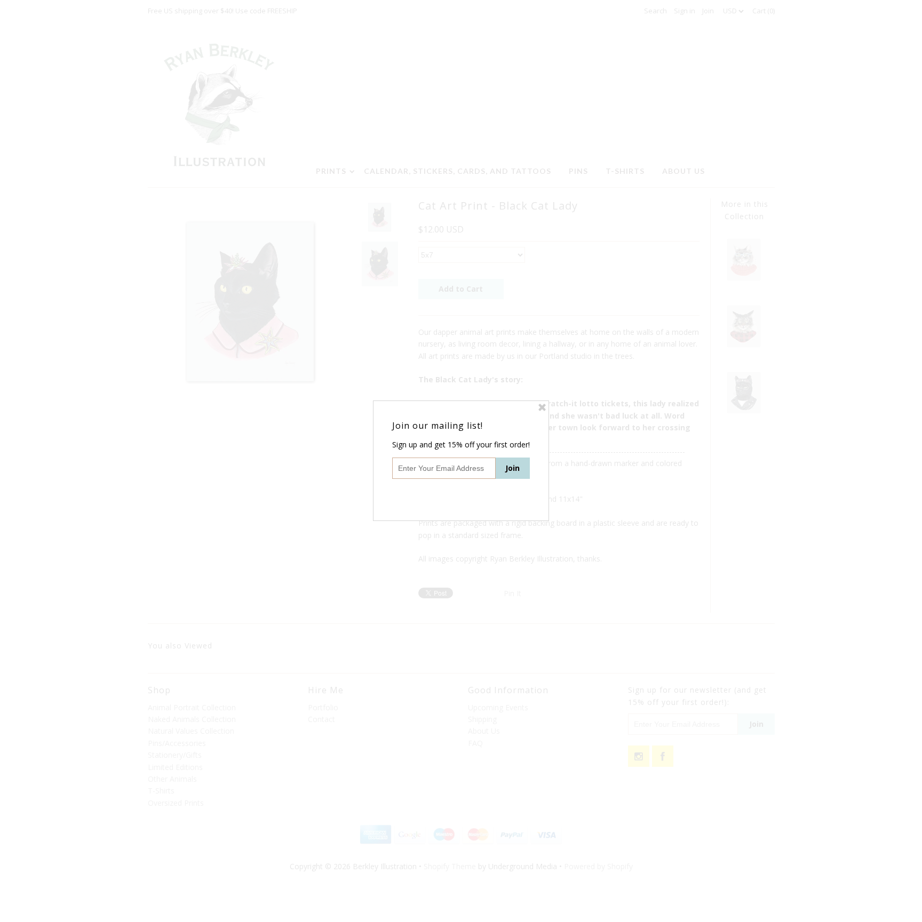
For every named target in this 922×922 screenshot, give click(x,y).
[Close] (542, 407)
